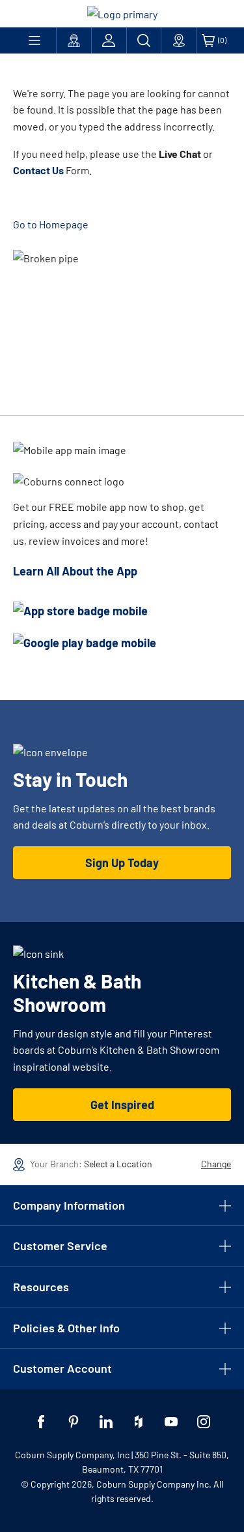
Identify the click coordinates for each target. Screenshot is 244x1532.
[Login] (109, 40)
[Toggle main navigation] (34, 40)
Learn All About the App (75, 571)
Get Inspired (122, 1104)
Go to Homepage (50, 224)
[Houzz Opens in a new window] (138, 1421)
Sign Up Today (122, 862)
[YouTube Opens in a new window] (171, 1421)
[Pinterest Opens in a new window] (73, 1421)
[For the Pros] (74, 40)
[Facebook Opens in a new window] (40, 1421)
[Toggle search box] (144, 40)
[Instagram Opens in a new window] (203, 1421)
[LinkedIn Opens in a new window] (106, 1421)
